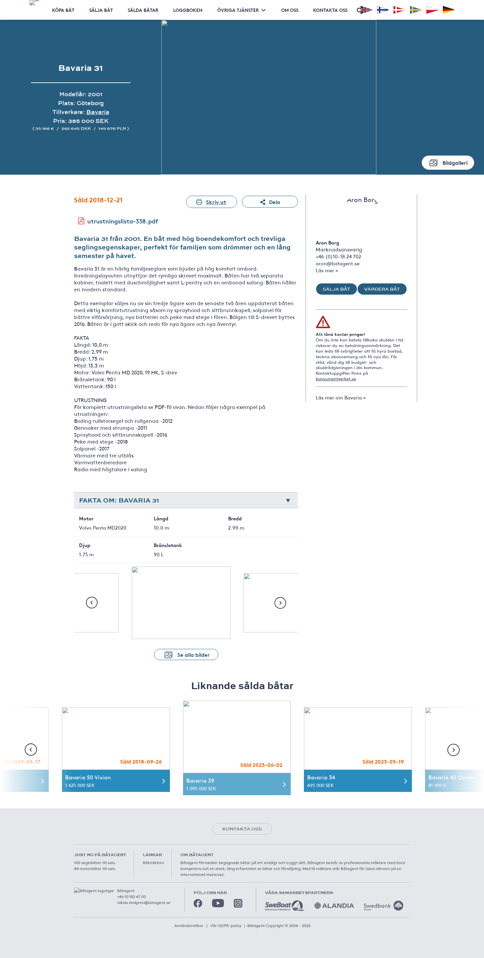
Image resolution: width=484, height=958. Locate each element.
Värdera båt (382, 289)
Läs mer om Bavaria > (341, 397)
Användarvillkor (189, 925)
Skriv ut (216, 201)
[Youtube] (218, 903)
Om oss (289, 10)
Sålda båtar (143, 10)
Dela (274, 201)
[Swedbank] (383, 905)
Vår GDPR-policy (225, 925)
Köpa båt (63, 10)
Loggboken (187, 10)
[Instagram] (238, 903)
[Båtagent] (34, 2)
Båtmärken (153, 862)
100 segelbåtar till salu (94, 862)
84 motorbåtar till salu (94, 868)
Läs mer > (327, 270)
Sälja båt (101, 10)
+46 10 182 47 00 (131, 896)
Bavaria (97, 112)
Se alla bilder (193, 654)
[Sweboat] (285, 905)
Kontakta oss (330, 10)
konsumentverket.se (336, 379)
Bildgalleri (455, 162)
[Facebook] (198, 903)
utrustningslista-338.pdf (122, 221)
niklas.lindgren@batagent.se (144, 902)
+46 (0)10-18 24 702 (338, 256)
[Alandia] (334, 905)
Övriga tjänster (238, 10)
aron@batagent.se (338, 263)
